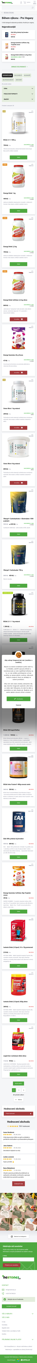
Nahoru (20, 1099)
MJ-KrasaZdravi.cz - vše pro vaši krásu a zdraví (18, 1346)
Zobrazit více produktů (18, 66)
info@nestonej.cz (11, 1290)
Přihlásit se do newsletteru (11, 1265)
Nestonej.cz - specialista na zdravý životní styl (18, 1349)
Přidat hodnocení (10, 1113)
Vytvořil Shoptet (11, 1360)
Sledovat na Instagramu (20, 1236)
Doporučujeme (7, 75)
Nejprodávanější (8, 80)
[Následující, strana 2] (19, 1090)
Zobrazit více (18, 1184)
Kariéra (4, 1334)
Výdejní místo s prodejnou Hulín (11, 1331)
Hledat (32, 7)
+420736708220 (11, 1293)
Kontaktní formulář (11, 1306)
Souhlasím (20, 699)
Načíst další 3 (18, 1083)
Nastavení (18, 705)
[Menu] (34, 2)
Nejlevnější (18, 75)
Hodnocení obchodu (18, 1121)
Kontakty (4, 1325)
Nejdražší (27, 75)
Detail (18, 157)
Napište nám (5, 1328)
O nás (3, 1322)
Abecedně (19, 80)
